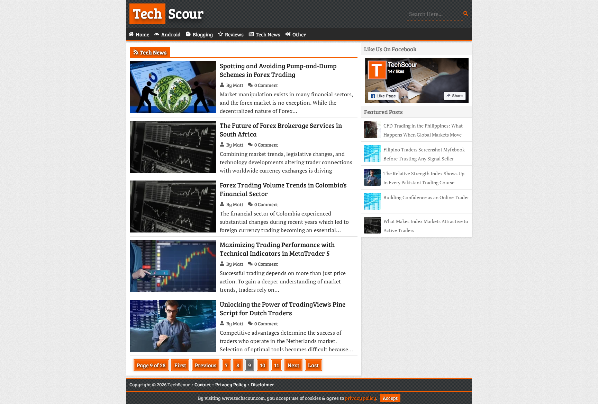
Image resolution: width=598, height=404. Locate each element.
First (180, 365)
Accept (390, 398)
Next (293, 365)
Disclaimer (262, 384)
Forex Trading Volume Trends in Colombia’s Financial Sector (283, 189)
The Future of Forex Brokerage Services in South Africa (281, 129)
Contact (202, 384)
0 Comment (266, 85)
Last (313, 365)
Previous (205, 365)
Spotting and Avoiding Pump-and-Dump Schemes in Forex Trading (278, 70)
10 (262, 365)
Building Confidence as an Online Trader (426, 197)
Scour (168, 12)
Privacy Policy (230, 384)
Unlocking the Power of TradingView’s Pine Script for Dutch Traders (282, 308)
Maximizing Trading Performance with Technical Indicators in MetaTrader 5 (277, 248)
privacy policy (360, 398)
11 (276, 365)
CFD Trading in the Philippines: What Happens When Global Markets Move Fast (413, 134)
